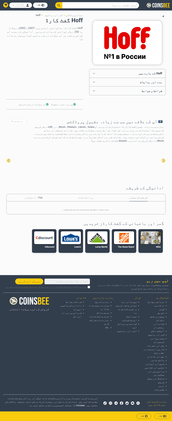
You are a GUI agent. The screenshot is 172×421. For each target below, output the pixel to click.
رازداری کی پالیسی (30, 287)
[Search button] (58, 5)
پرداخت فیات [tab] (86, 197)
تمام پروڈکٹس (74, 15)
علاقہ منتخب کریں (72, 44)
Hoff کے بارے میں (150, 73)
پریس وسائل (103, 312)
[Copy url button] (163, 16)
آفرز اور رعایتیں (127, 331)
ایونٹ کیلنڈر (129, 320)
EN (39, 5)
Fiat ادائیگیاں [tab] (33, 197)
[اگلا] (8, 160)
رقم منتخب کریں (73, 56)
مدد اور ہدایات (151, 82)
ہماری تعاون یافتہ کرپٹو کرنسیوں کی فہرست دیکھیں (86, 209)
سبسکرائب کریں (29, 281)
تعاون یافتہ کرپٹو (126, 305)
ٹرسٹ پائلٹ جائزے (99, 316)
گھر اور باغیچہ (53, 15)
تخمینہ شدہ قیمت (72, 68)
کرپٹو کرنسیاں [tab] (138, 197)
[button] (5, 5)
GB (143, 416)
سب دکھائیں (18, 121)
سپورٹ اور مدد (129, 302)
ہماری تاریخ (102, 302)
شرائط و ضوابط (152, 91)
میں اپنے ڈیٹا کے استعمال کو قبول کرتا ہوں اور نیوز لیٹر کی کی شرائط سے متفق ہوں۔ (45, 287)
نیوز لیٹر (131, 316)
